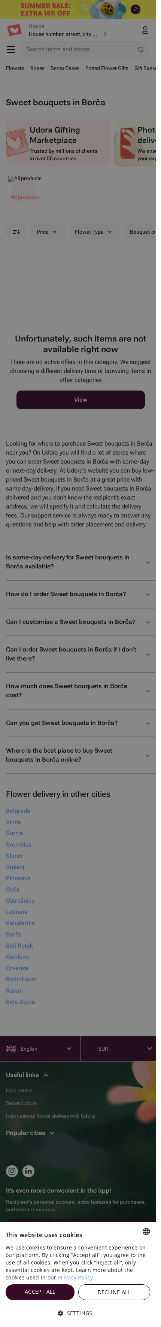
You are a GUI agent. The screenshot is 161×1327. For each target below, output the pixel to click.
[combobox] (146, 1231)
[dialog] (78, 1274)
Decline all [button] (114, 1292)
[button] (78, 1313)
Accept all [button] (40, 1291)
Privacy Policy (75, 1277)
